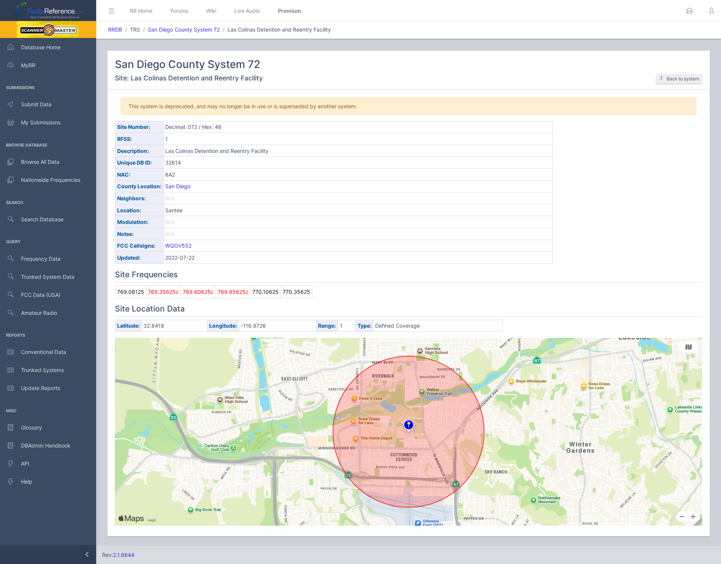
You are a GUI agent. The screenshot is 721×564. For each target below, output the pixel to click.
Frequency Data (40, 259)
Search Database (42, 219)
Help (26, 481)
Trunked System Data (47, 277)
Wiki (211, 11)
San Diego (177, 186)
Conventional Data (43, 352)
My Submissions (40, 122)
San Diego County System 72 (184, 29)
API (25, 463)
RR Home (141, 11)
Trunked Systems (42, 370)
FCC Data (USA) (40, 295)
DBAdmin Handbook (46, 445)
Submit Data (36, 104)
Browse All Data (40, 162)
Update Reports (40, 388)
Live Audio (247, 11)
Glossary (31, 427)
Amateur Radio (39, 313)
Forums (179, 11)
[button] (689, 11)
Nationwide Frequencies (50, 180)
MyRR (28, 65)
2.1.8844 (123, 555)
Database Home (40, 47)
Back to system (683, 79)
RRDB (115, 29)
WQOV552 (178, 245)
